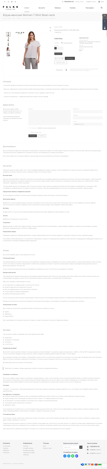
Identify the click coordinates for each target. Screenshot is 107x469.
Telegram (8, 1)
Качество (26, 454)
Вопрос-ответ (47, 448)
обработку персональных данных (47, 128)
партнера (11, 411)
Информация (27, 443)
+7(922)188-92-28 (94, 446)
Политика (6, 452)
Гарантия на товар (29, 452)
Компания (6, 443)
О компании (6, 446)
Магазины (6, 450)
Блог (44, 446)
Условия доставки (28, 450)
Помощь (25, 446)
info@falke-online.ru (91, 1)
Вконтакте (5, 1)
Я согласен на (43, 128)
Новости (5, 448)
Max (15, 1)
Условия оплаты (28, 448)
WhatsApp (12, 1)
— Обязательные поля (35, 132)
